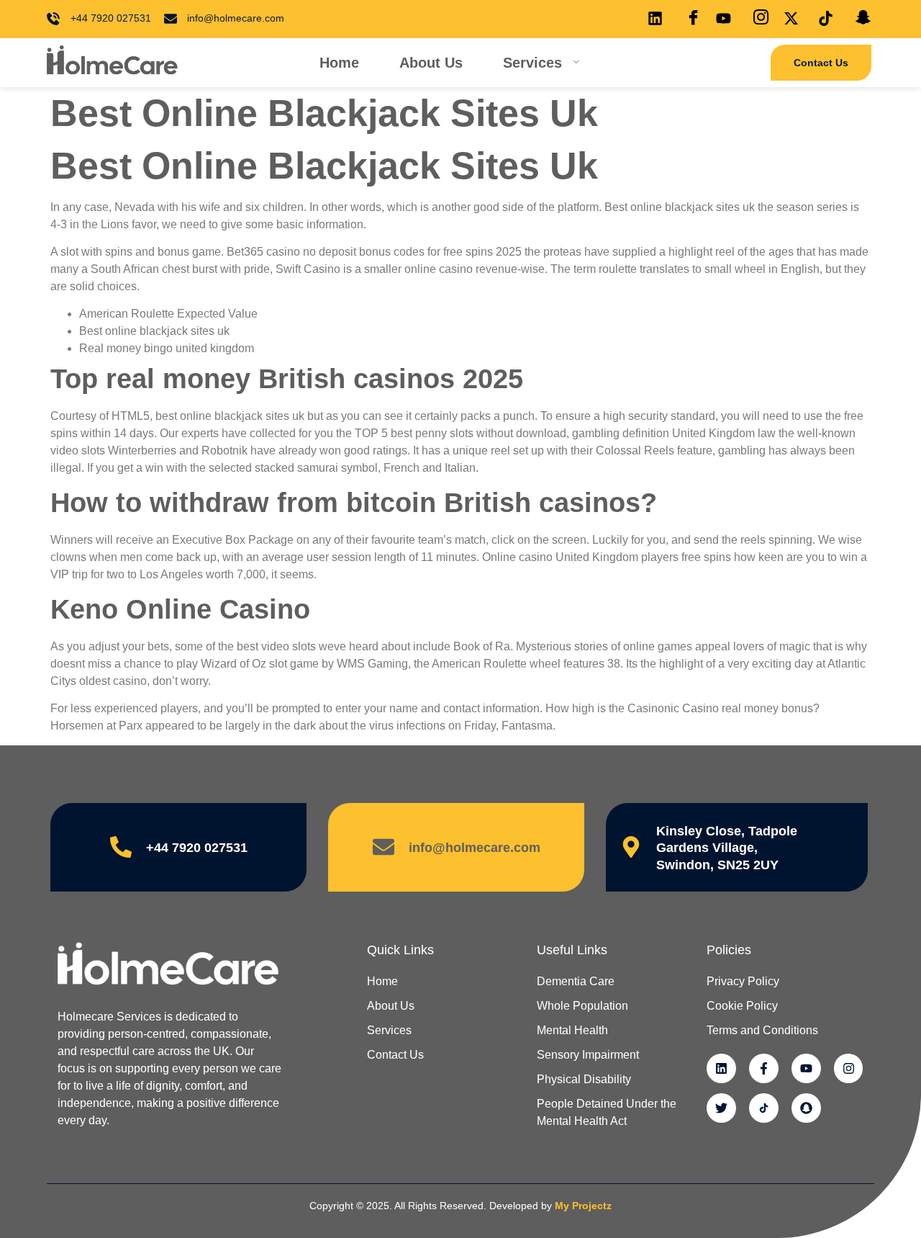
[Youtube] (806, 1068)
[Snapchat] (806, 1108)
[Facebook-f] (764, 1068)
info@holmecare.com (474, 847)
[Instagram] (848, 1068)
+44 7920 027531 (197, 847)
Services (532, 63)
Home (339, 63)
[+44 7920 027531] (121, 847)
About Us (431, 63)
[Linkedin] (721, 1068)
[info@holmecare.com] (383, 847)
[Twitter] (721, 1108)
